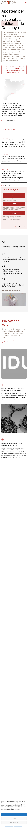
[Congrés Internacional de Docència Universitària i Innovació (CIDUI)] (2, 385)
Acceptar (14, 814)
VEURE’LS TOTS (21, 226)
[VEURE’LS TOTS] (15, 226)
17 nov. (14, 203)
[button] (25, 2)
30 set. (14, 195)
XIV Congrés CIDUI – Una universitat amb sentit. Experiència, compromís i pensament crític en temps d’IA (13, 218)
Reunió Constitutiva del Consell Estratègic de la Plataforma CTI (11, 199)
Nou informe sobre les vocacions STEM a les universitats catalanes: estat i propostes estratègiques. (13, 159)
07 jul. (14, 213)
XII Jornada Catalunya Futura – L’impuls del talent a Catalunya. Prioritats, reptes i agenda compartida (14, 208)
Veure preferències (14, 822)
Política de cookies (9, 826)
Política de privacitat (18, 826)
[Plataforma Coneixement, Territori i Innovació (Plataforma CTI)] (2, 439)
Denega (14, 818)
